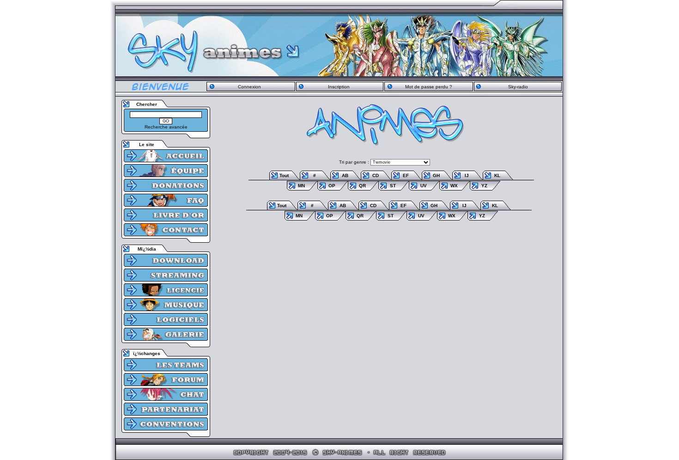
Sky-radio (518, 86)
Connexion (249, 86)
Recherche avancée (166, 126)
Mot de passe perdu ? (428, 86)
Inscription (339, 86)
